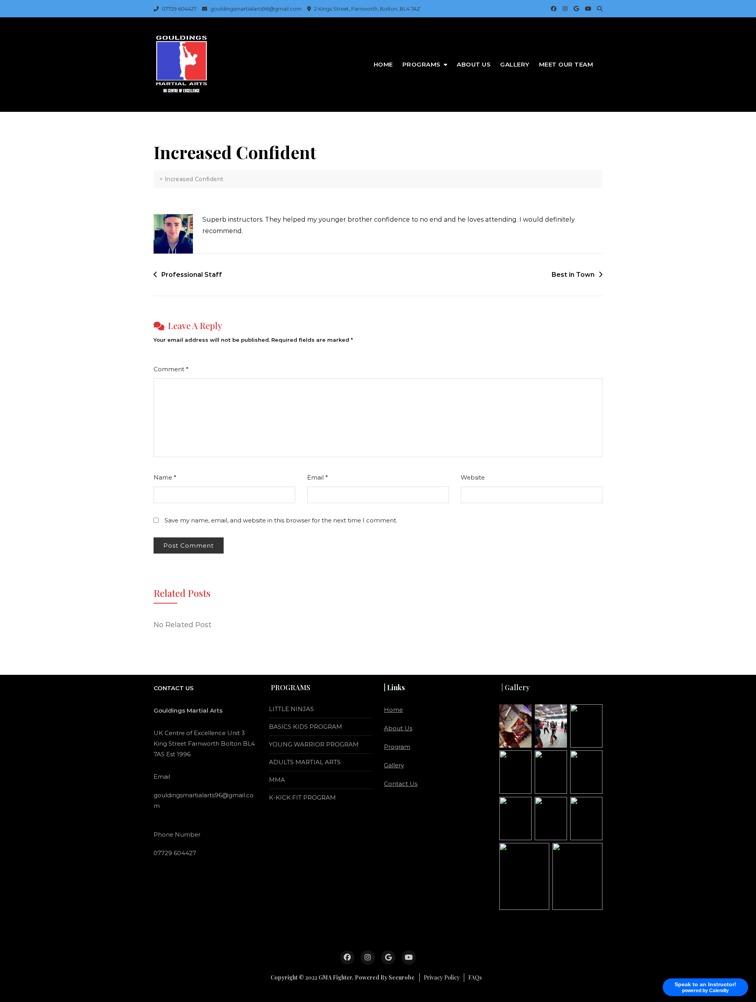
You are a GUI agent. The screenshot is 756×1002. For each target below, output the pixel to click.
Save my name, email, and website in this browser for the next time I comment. (281, 520)
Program (397, 746)
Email (317, 477)
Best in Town (573, 274)
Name (165, 477)
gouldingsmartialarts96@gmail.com (255, 9)
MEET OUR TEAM (566, 64)
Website (473, 477)
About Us (474, 64)
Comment (171, 369)
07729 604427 (178, 9)
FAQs (475, 977)
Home (383, 64)
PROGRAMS (421, 64)
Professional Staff (191, 274)
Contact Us (400, 783)
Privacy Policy (442, 977)
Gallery (515, 64)
